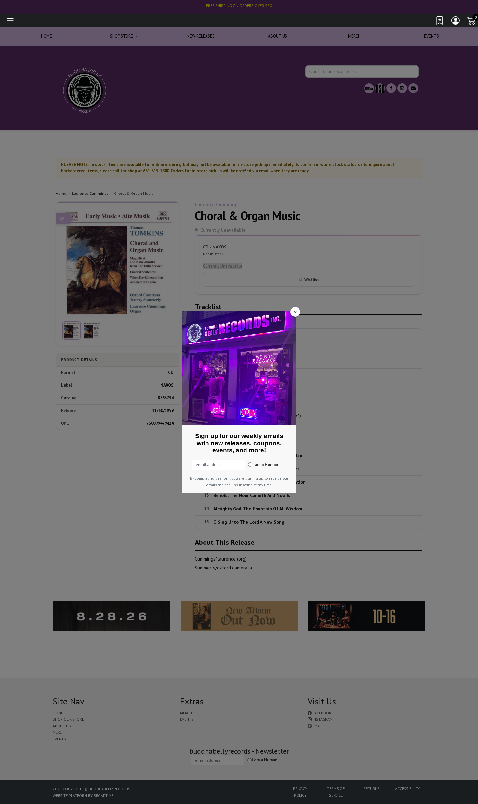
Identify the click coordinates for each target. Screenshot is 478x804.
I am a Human (265, 464)
